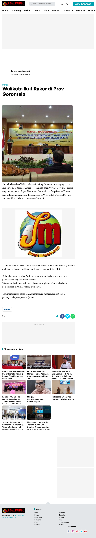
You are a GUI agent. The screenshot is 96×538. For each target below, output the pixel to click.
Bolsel (61, 525)
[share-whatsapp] (72, 316)
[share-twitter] (67, 316)
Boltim (61, 517)
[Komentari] (3, 316)
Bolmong (37, 520)
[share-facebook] (62, 316)
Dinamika (68, 10)
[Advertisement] (48, 31)
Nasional (80, 10)
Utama (37, 10)
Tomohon (62, 515)
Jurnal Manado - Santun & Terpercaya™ (13, 516)
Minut (36, 522)
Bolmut (37, 525)
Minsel (61, 520)
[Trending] (67, 3)
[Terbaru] (62, 3)
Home (5, 10)
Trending (16, 10)
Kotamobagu (64, 522)
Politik (27, 10)
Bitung (36, 515)
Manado (56, 10)
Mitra (46, 10)
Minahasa (38, 517)
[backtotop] (48, 504)
